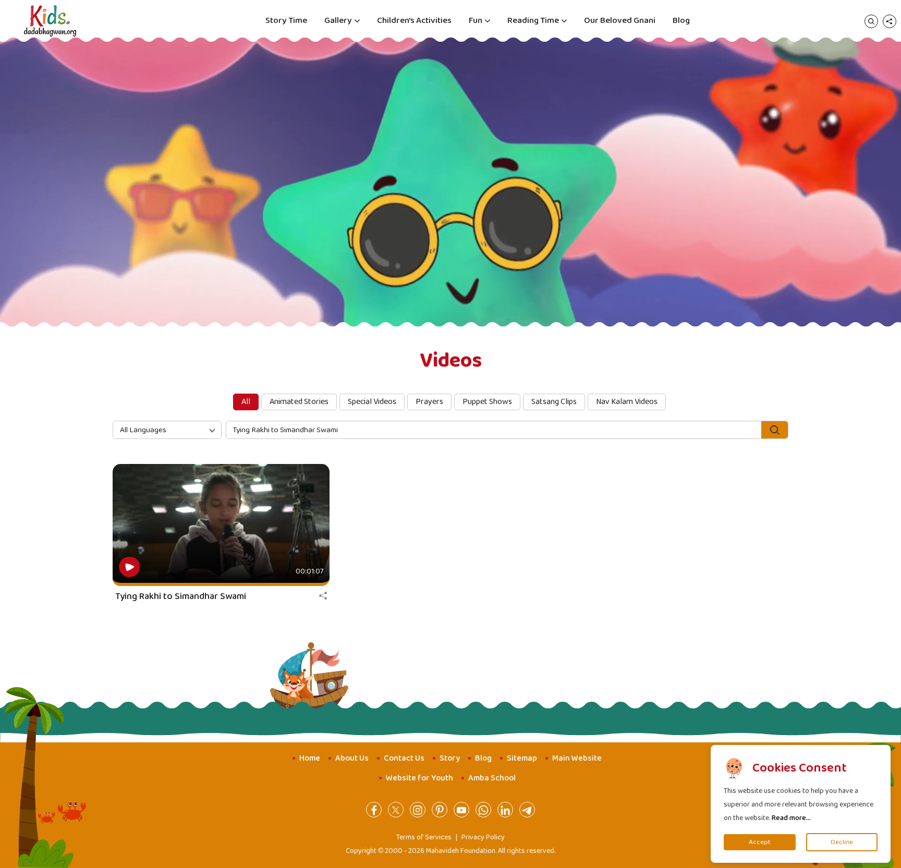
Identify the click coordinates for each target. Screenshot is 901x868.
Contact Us (404, 758)
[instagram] (417, 809)
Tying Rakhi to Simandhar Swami (180, 596)
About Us (352, 758)
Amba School (492, 778)
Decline (842, 842)
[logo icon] (50, 20)
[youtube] (461, 809)
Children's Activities (414, 21)
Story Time (286, 21)
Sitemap (522, 758)
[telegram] (527, 809)
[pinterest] (439, 809)
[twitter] (395, 809)
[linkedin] (505, 809)
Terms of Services (424, 837)
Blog (681, 21)
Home (309, 758)
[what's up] (483, 809)
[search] (871, 21)
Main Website (577, 758)
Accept (760, 842)
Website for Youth (419, 778)
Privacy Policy (483, 837)
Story (450, 758)
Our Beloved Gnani (619, 21)
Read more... (791, 818)
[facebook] (374, 809)
